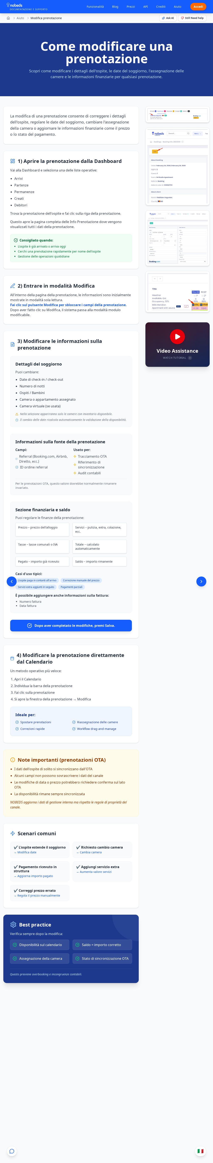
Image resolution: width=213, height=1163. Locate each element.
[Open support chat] (12, 1151)
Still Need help (194, 18)
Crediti (161, 7)
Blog (115, 7)
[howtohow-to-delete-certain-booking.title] (201, 581)
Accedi (198, 7)
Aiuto (177, 7)
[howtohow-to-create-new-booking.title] (12, 581)
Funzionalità (95, 7)
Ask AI (170, 18)
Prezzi (131, 7)
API (145, 7)
